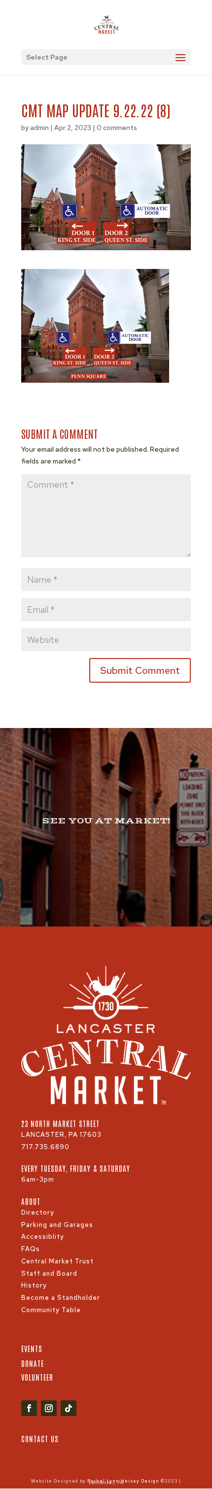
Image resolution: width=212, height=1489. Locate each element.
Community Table (51, 1310)
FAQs (30, 1249)
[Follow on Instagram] (49, 1408)
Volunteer (37, 1377)
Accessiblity (42, 1236)
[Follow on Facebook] (29, 1408)
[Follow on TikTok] (68, 1408)
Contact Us (40, 1438)
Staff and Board (49, 1273)
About (30, 1201)
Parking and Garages (57, 1225)
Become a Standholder (60, 1297)
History (34, 1285)
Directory (37, 1212)
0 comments (117, 127)
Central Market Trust (57, 1261)
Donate (32, 1363)
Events (31, 1348)
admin (39, 127)
